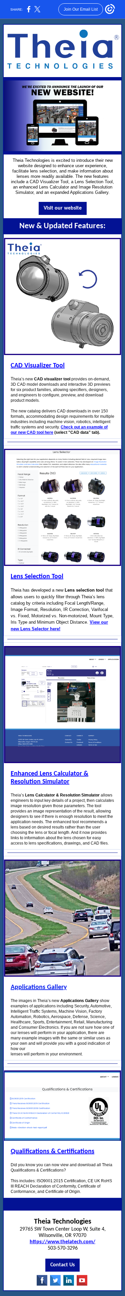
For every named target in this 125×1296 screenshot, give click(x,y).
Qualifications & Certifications (52, 1151)
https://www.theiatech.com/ (62, 1242)
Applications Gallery (39, 987)
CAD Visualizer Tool (38, 365)
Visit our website (63, 208)
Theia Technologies (62, 1222)
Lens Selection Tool (37, 576)
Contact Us (62, 1265)
